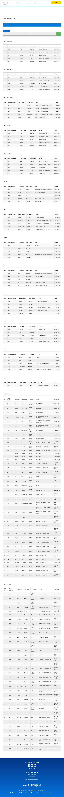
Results (32, 771)
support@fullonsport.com (32, 779)
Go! (58, 34)
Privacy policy (32, 774)
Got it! (56, 3)
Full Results (5, 21)
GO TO (5, 31)
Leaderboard (5, 24)
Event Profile (5, 28)
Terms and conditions (32, 772)
